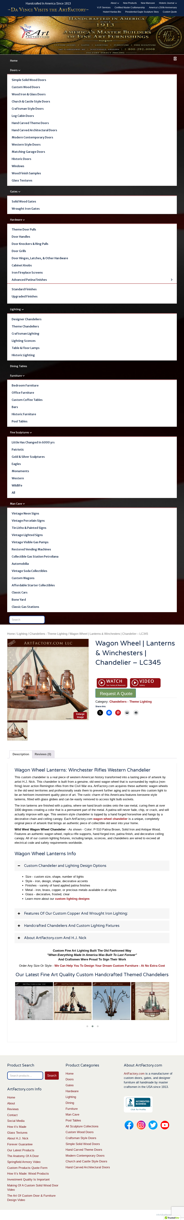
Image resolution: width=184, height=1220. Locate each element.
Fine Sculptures (19, 432)
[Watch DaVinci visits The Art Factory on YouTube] (48, 9)
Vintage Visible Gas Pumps (30, 542)
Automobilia (20, 563)
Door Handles (21, 236)
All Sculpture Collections (82, 1126)
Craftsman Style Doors (28, 108)
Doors (13, 70)
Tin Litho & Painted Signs (29, 528)
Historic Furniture (24, 414)
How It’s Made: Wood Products (28, 1173)
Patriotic (18, 449)
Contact (12, 1115)
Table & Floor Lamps (26, 348)
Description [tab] (21, 754)
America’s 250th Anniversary (163, 7)
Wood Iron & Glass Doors (29, 94)
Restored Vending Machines (31, 549)
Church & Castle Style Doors (31, 101)
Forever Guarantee (20, 1144)
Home (13, 60)
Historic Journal (166, 3)
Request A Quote (116, 693)
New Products (130, 3)
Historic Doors (21, 159)
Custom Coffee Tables (27, 400)
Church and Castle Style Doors (86, 1161)
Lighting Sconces (24, 341)
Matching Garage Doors (28, 151)
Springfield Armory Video (23, 1162)
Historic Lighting (23, 355)
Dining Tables (18, 366)
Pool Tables (19, 421)
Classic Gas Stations (25, 607)
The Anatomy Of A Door (23, 1156)
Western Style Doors (26, 144)
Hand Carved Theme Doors (30, 123)
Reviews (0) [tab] (43, 754)
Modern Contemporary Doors (32, 137)
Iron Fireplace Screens (27, 272)
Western (18, 478)
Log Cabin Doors (23, 116)
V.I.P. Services (104, 7)
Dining (70, 1103)
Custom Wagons (23, 578)
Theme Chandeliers (25, 326)
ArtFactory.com (134, 1073)
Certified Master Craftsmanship (130, 7)
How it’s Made (16, 1126)
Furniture (16, 375)
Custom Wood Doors (26, 87)
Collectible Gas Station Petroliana (35, 556)
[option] (48, 679)
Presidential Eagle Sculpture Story (142, 12)
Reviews (13, 1109)
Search (51, 1075)
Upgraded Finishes (25, 296)
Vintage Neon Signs (25, 513)
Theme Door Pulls (24, 229)
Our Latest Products (20, 1150)
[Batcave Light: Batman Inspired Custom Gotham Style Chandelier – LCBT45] (34, 1001)
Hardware (16, 219)
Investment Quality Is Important (28, 1179)
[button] (92, 866)
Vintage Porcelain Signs (28, 520)
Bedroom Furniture (25, 385)
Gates (13, 191)
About (113, 3)
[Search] (174, 58)
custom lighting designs (72, 898)
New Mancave (148, 3)
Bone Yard (19, 599)
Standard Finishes (24, 289)
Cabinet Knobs (22, 265)
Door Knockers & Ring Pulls (30, 244)
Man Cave (16, 503)
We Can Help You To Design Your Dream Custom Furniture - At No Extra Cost (109, 965)
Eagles (16, 464)
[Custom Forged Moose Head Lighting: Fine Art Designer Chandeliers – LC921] (150, 1001)
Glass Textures (22, 180)
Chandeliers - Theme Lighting (48, 633)
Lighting (15, 309)
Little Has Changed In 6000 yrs (33, 442)
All (13, 492)
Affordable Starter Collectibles (33, 585)
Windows (18, 166)
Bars (15, 407)
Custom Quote (170, 12)
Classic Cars (19, 592)
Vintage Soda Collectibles (29, 571)
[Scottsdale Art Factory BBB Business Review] (138, 1104)
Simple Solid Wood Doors (29, 80)
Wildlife (17, 485)
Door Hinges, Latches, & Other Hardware (40, 258)
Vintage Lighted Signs (27, 535)
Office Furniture (23, 392)
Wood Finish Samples (26, 173)
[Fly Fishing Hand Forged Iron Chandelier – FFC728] (111, 1001)
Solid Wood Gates (24, 201)
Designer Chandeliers (27, 319)
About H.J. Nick (17, 1138)
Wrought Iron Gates (26, 208)
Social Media (15, 1121)
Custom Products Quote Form (27, 1168)
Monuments (20, 471)
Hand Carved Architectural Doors (34, 130)
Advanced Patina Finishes (29, 279)
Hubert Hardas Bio (112, 12)
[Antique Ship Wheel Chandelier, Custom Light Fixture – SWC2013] (73, 1001)
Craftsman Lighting (25, 333)
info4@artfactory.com (166, 1215)
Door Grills (19, 251)
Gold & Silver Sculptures (28, 456)
